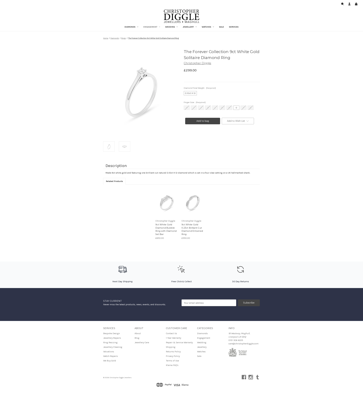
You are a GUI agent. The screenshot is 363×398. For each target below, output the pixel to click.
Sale (221, 27)
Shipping (170, 347)
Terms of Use (172, 360)
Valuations (108, 351)
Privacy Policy (173, 356)
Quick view (164, 200)
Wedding (170, 27)
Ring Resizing (110, 342)
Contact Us (171, 333)
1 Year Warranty (173, 338)
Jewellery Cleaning (112, 347)
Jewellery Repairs (112, 338)
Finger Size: (195, 102)
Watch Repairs (110, 356)
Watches (206, 27)
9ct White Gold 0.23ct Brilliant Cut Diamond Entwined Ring (192, 229)
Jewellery (188, 27)
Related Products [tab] (114, 181)
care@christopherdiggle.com (243, 343)
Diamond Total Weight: (200, 88)
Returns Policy (173, 351)
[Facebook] (244, 377)
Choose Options (166, 205)
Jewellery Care (142, 342)
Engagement (150, 27)
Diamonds (129, 27)
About (138, 333)
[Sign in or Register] (349, 4)
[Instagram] (250, 377)
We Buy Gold (109, 360)
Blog (137, 338)
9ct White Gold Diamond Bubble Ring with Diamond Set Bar (166, 229)
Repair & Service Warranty (179, 342)
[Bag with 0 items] (356, 4)
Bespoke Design (111, 333)
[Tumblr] (257, 377)
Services (234, 27)
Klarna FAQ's (172, 365)
